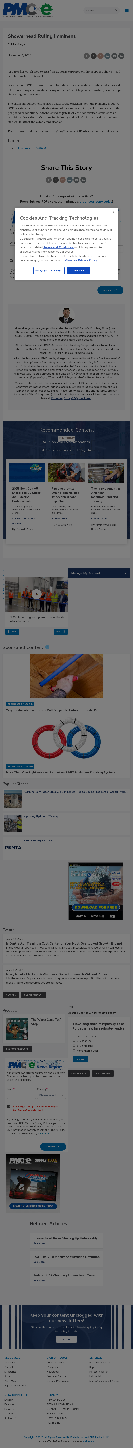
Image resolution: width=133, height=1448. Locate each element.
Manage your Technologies (49, 270)
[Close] (113, 212)
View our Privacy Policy (81, 260)
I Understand (78, 270)
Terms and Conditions (58, 247)
